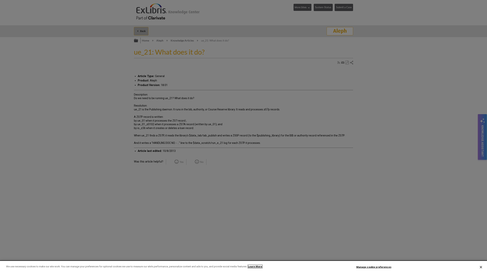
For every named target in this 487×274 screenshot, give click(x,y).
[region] (243, 267)
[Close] (481, 267)
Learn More (255, 266)
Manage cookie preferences (373, 267)
